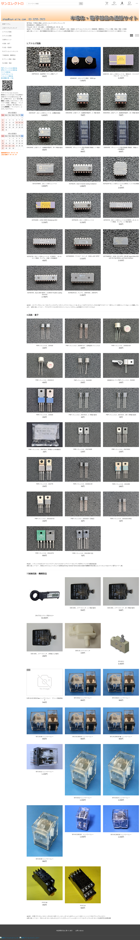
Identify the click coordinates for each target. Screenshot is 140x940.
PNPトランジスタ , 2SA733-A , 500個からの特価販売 (45, 449)
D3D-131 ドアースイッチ (82, 650)
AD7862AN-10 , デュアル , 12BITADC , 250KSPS (83, 293)
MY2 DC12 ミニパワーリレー (83, 698)
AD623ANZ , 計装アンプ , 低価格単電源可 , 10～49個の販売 (121, 113)
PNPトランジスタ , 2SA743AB (82, 449)
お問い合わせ (80, 930)
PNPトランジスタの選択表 (9, 68)
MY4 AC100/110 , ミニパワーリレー (82, 834)
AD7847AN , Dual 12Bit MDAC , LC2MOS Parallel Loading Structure (44, 293)
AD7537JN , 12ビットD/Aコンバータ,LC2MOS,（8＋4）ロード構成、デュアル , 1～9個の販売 (121, 221)
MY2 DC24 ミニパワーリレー (121, 698)
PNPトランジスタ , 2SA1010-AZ (44, 518)
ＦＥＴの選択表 (5, 72)
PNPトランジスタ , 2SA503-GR (121, 345)
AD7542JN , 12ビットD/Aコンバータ (83, 220)
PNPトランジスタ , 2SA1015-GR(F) (121, 518)
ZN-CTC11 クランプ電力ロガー (44, 615)
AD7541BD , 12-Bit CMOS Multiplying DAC (44, 220)
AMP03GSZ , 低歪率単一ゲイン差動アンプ (44, 74)
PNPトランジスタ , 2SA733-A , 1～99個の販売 (83, 415)
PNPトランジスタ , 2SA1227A (44, 553)
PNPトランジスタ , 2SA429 (44, 345)
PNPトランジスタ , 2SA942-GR (82, 484)
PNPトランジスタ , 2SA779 (44, 484)
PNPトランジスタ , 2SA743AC (121, 449)
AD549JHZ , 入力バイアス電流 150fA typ (82, 78)
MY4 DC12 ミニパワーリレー (83, 798)
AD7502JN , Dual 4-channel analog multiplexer (83, 184)
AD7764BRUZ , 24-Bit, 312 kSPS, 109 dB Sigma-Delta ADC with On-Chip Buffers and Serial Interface (121, 257)
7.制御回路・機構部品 (8, 55)
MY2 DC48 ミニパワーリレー (44, 736)
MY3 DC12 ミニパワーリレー (44, 771)
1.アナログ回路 (6, 32)
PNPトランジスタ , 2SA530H (83, 380)
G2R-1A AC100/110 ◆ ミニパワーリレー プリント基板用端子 (45, 699)
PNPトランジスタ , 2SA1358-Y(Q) (82, 553)
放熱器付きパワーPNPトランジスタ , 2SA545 (121, 380)
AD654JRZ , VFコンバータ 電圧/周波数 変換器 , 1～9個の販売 (82, 148)
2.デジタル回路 (6, 35)
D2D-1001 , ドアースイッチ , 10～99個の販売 (121, 608)
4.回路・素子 (6, 43)
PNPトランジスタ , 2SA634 (44, 415)
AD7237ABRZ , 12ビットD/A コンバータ (44, 183)
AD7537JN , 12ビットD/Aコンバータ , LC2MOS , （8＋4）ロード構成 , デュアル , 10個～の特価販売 (44, 257)
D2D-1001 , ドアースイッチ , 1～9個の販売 (83, 608)
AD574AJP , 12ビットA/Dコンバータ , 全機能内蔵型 (44, 113)
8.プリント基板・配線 (8, 59)
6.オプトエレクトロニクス (10, 51)
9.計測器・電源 (6, 63)
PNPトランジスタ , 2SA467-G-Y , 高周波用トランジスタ (83, 345)
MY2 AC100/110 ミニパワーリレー (82, 736)
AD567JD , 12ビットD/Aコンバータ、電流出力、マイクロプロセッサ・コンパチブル (121, 75)
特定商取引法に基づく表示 (64, 930)
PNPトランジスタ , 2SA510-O (45, 380)
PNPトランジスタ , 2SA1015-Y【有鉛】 (83, 518)
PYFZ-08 (44, 902)
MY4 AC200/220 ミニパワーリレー (121, 834)
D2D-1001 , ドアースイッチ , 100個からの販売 (45, 653)
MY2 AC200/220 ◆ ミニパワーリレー (121, 736)
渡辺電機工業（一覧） (7, 78)
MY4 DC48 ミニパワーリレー (44, 859)
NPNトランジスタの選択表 (9, 70)
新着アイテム (6, 24)
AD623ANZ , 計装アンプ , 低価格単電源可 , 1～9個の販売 (83, 113)
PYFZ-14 (82, 905)
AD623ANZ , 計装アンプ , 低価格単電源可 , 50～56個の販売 (45, 147)
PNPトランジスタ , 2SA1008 (121, 484)
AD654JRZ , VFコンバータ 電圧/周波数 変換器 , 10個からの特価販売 (121, 148)
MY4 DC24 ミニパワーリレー (121, 798)
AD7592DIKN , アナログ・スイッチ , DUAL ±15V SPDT (82, 256)
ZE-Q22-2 (121, 661)
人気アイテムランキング (9, 28)
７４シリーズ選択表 (7, 76)
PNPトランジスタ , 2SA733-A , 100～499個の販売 (121, 415)
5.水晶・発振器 (6, 47)
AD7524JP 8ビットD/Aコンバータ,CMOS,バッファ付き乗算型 (121, 184)
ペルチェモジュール (7, 74)
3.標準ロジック (6, 39)
